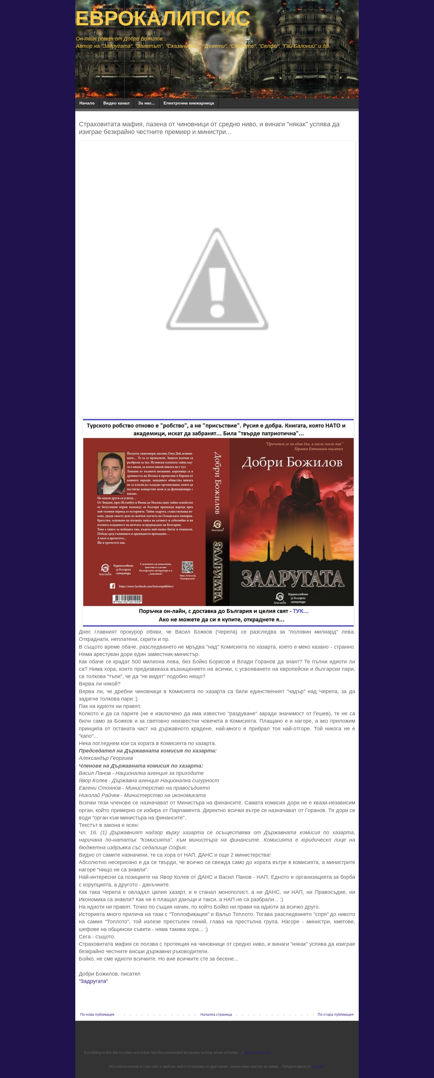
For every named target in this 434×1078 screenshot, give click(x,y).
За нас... (146, 103)
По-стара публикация (336, 1014)
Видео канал (116, 103)
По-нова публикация (97, 1014)
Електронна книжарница (189, 103)
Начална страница (216, 1014)
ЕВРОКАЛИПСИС (163, 18)
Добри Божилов (257, 1053)
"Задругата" (93, 981)
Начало (87, 103)
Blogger (318, 1066)
